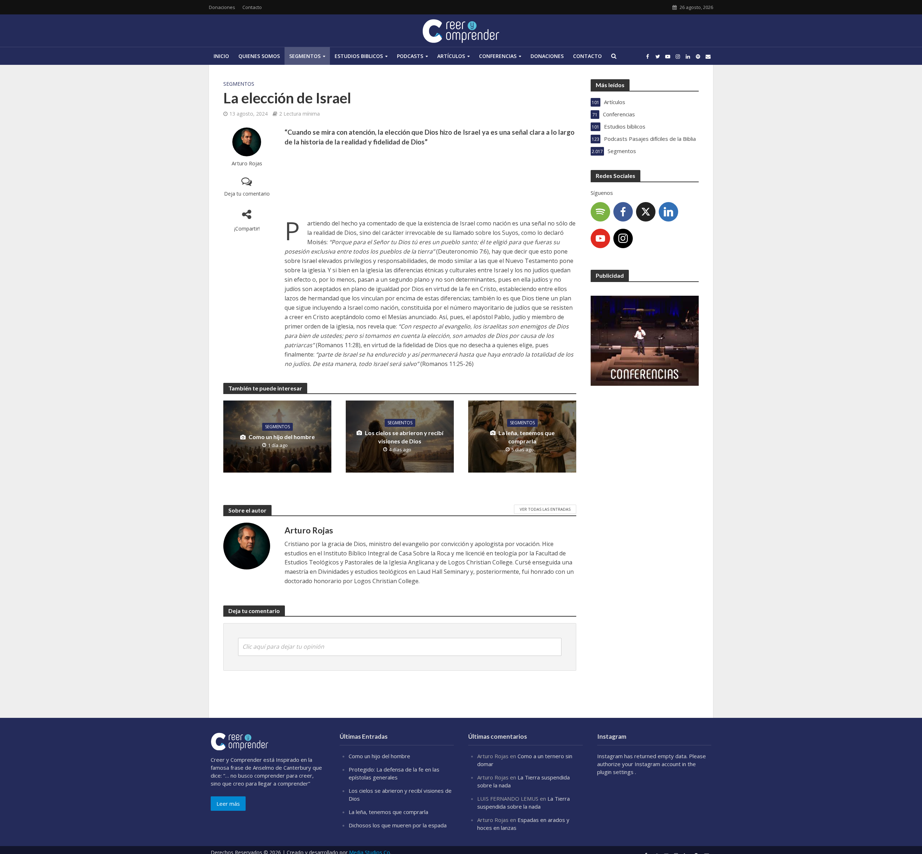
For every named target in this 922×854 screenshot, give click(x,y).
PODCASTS (410, 56)
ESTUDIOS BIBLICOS (359, 56)
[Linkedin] (668, 212)
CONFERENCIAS (497, 56)
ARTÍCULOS (451, 56)
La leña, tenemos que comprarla (526, 436)
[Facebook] (623, 212)
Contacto (252, 7)
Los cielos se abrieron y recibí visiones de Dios (404, 436)
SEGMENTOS (305, 56)
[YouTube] (600, 238)
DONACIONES (547, 56)
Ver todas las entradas (545, 509)
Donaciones (222, 7)
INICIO (221, 56)
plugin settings (616, 771)
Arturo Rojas (247, 163)
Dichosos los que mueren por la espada (398, 825)
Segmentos (238, 83)
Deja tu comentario (247, 193)
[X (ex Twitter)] (645, 212)
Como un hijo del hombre (282, 436)
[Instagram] (623, 238)
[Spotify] (600, 212)
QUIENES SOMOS (259, 56)
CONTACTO (587, 56)
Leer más (228, 803)
